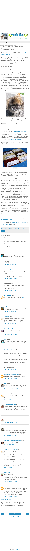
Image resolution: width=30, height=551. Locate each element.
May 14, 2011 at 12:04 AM (10, 496)
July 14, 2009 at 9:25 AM (10, 248)
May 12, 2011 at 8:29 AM (10, 444)
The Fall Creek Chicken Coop (12, 486)
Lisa (5, 339)
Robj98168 (7, 306)
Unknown (6, 316)
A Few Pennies (8, 418)
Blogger (18, 549)
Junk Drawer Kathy (9, 349)
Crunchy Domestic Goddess (11, 374)
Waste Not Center (16, 139)
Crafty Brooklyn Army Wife (11, 449)
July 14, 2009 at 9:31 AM (10, 264)
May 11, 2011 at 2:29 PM (10, 435)
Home (15, 513)
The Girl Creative (5, 224)
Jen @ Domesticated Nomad (11, 427)
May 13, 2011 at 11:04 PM (10, 481)
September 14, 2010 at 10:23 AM (12, 388)
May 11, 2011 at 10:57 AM (10, 422)
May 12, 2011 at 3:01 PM (10, 467)
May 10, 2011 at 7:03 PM (10, 399)
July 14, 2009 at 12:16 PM (10, 278)
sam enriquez (7, 295)
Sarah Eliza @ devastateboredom (13, 269)
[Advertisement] (15, 17)
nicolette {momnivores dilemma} (12, 440)
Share (3, 231)
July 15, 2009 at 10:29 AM (10, 334)
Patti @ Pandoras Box (10, 404)
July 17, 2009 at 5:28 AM (10, 369)
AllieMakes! (7, 472)
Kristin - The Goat (9, 253)
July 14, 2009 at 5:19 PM (10, 311)
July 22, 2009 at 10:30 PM (10, 378)
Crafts (22, 297)
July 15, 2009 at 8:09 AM (10, 323)
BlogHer (8, 54)
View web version (15, 516)
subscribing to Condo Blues (8, 219)
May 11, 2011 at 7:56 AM (10, 413)
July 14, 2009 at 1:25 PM (10, 290)
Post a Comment (6, 499)
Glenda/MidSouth (8, 328)
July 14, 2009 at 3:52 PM (10, 301)
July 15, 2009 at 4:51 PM (10, 345)
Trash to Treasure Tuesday (18, 222)
